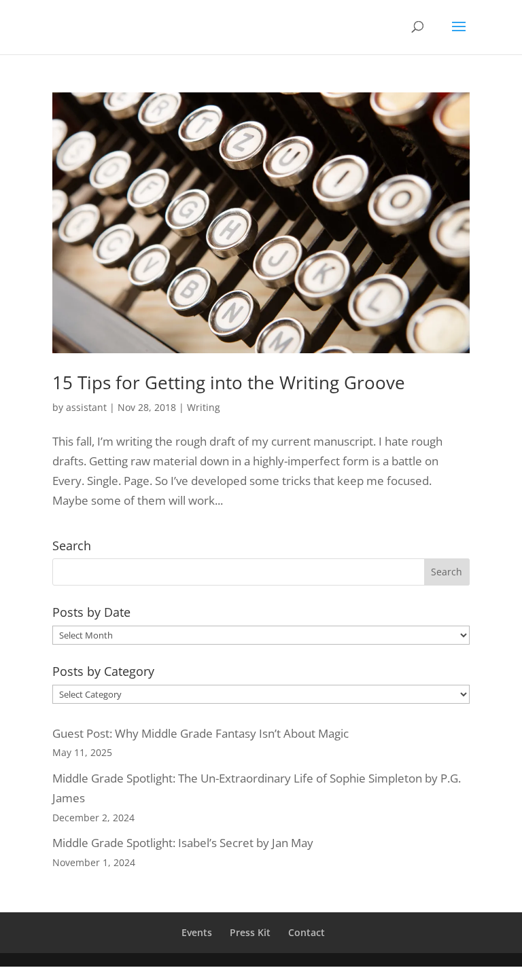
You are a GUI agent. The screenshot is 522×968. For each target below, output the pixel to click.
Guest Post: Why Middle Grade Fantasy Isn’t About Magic (200, 733)
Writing (203, 407)
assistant (86, 407)
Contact (306, 932)
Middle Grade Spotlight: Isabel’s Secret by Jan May (182, 842)
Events (196, 932)
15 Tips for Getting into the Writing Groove (228, 382)
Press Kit (250, 932)
